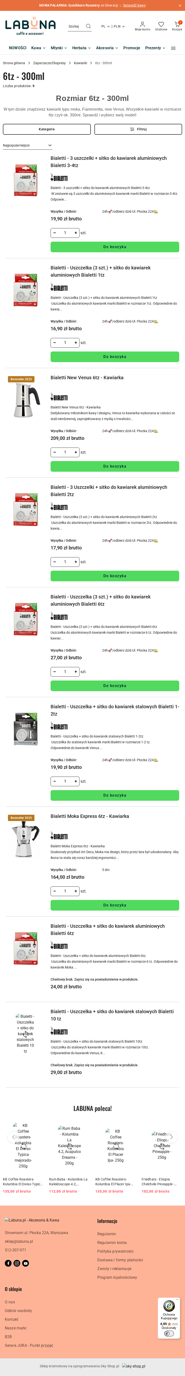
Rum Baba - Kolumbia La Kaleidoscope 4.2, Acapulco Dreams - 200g (68, 1181)
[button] (173, 48)
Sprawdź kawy (134, 5)
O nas (10, 1302)
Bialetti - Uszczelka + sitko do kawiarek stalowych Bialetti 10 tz (112, 1015)
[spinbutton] (65, 233)
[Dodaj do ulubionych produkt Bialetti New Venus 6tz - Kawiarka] (39, 379)
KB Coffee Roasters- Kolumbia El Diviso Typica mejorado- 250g (22, 1181)
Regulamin (106, 1234)
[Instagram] (16, 1263)
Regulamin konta (112, 1242)
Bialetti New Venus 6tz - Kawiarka (87, 377)
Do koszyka (114, 247)
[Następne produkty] (171, 1137)
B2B (8, 1336)
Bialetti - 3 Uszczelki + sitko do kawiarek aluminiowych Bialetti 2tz (109, 490)
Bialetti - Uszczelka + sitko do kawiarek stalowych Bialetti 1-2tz (115, 710)
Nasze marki (15, 1328)
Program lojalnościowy (117, 1277)
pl (103, 26)
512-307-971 (15, 1250)
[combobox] (28, 145)
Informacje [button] (107, 1220)
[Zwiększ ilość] (75, 233)
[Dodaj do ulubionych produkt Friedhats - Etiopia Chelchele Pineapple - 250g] (176, 1124)
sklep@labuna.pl (19, 1241)
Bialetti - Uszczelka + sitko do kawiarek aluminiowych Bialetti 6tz (108, 929)
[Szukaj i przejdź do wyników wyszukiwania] (88, 26)
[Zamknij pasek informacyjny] (180, 5)
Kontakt (11, 1319)
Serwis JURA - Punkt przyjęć (29, 1345)
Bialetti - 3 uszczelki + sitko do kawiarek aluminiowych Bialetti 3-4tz (109, 161)
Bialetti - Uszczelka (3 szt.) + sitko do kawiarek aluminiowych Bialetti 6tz (101, 600)
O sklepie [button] (13, 1288)
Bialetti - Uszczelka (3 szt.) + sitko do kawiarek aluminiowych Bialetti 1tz (101, 271)
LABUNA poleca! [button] (92, 1108)
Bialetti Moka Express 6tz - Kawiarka (90, 816)
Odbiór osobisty (18, 1310)
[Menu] (177, 1300)
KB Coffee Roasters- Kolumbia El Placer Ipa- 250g (113, 1181)
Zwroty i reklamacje (114, 1268)
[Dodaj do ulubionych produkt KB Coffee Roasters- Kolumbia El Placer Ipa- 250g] (130, 1124)
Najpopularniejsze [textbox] (16, 145)
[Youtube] (25, 1263)
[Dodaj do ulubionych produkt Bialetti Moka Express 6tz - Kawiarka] (39, 818)
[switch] (169, 1333)
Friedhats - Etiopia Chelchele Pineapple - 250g (158, 1181)
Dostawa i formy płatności (120, 1260)
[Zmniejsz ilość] (54, 233)
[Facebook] (8, 1263)
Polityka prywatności (115, 1251)
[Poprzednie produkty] (13, 1137)
